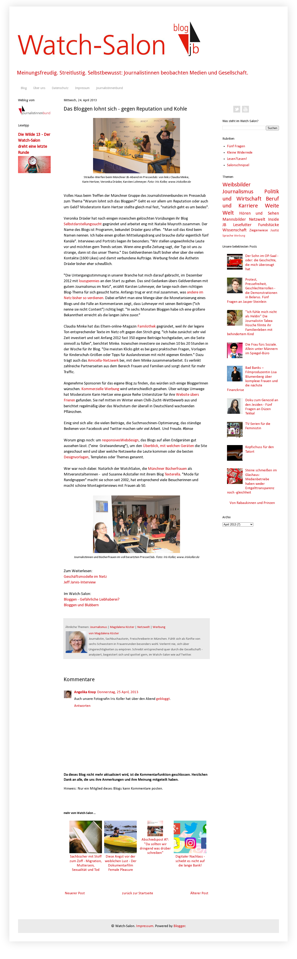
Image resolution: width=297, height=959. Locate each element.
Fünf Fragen (236, 146)
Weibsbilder (236, 185)
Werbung (159, 627)
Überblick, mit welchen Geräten (169, 446)
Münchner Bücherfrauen (167, 469)
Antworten (82, 706)
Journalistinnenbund (109, 88)
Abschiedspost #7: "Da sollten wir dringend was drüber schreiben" (155, 846)
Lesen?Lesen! (237, 159)
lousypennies (89, 281)
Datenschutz (60, 88)
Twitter (236, 109)
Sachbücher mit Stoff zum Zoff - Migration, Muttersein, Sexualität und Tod (86, 863)
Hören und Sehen (259, 213)
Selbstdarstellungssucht (83, 224)
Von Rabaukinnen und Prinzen (252, 503)
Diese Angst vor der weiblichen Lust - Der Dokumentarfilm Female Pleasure (120, 863)
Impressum (82, 88)
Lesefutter (242, 225)
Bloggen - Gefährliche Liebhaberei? (91, 600)
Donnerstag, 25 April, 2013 (117, 692)
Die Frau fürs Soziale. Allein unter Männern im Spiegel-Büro (261, 349)
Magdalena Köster (122, 627)
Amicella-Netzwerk (104, 361)
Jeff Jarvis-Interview (80, 582)
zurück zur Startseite (137, 893)
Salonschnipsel (238, 165)
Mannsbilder (234, 219)
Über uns (39, 88)
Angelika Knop (85, 692)
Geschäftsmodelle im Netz (85, 577)
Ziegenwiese (258, 230)
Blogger (179, 926)
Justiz (274, 230)
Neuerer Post (75, 893)
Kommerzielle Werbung (100, 389)
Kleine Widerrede (239, 152)
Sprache (227, 235)
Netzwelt (143, 627)
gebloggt (163, 699)
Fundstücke (268, 225)
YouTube (245, 109)
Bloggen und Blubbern (81, 605)
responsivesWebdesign (120, 440)
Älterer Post (199, 893)
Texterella (172, 474)
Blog (24, 88)
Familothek (146, 327)
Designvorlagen (76, 457)
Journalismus (98, 627)
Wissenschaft (234, 230)
